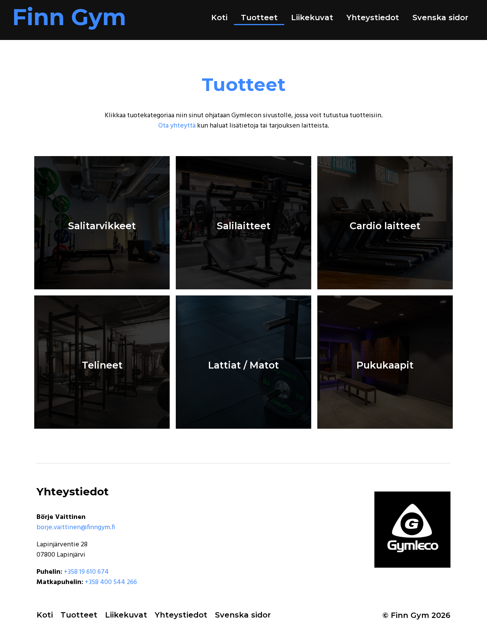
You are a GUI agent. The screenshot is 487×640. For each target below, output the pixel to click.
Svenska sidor (440, 17)
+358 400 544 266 (111, 582)
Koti (219, 17)
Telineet (102, 364)
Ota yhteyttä (177, 125)
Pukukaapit (385, 364)
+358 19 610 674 (86, 572)
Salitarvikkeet (102, 225)
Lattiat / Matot (243, 364)
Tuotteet (259, 17)
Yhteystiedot (373, 17)
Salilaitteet (244, 225)
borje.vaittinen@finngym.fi (76, 527)
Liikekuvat (312, 17)
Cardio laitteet (385, 225)
